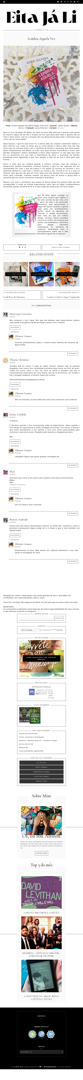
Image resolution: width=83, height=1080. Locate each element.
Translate (59, 630)
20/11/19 (13, 522)
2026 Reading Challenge (41, 687)
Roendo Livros (41, 781)
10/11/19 (12, 317)
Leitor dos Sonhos (41, 776)
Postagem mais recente (15, 292)
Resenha (66, 247)
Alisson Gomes (23, 336)
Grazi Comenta (41, 767)
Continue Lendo (41, 853)
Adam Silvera (57, 247)
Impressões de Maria (41, 772)
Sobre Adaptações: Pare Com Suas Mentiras (41, 658)
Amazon (60, 128)
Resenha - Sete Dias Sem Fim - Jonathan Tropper (38, 740)
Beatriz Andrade (19, 519)
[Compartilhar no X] (20, 247)
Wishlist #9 (23, 747)
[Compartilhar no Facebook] (23, 247)
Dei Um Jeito (41, 762)
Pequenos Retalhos (18, 485)
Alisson (39, 690)
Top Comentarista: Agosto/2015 (31, 751)
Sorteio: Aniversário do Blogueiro (31, 737)
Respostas (15, 332)
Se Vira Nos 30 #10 (26, 744)
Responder (15, 327)
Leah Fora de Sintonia (14, 297)
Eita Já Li (19, 1067)
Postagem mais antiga (68, 292)
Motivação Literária (21, 314)
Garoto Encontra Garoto (28, 733)
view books (51, 697)
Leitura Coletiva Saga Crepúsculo (63, 297)
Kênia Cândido (18, 414)
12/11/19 (12, 362)
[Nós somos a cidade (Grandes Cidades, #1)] (24, 722)
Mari (12, 471)
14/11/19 (12, 474)
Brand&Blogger (50, 1067)
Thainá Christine (19, 359)
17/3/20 (18, 339)
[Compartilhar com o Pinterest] (25, 247)
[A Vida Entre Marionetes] (35, 723)
